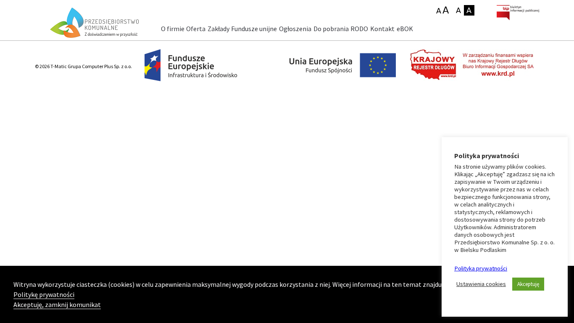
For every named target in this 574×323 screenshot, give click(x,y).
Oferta (195, 28)
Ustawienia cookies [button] (481, 284)
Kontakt (382, 28)
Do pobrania (331, 28)
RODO (359, 28)
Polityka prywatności (480, 268)
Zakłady (218, 28)
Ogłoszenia (295, 28)
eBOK (405, 28)
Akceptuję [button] (528, 284)
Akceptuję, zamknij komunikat (57, 304)
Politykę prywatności (43, 294)
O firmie (172, 28)
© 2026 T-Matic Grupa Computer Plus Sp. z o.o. (83, 66)
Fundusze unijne (254, 28)
